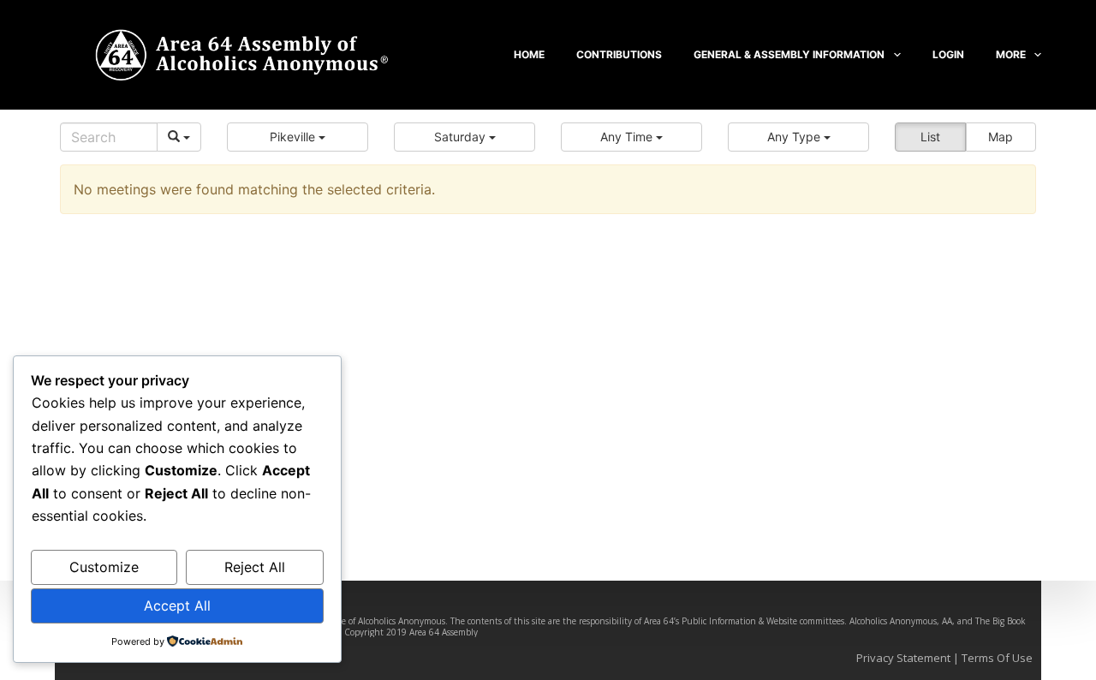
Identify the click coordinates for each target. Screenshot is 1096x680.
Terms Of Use (997, 657)
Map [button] (1000, 136)
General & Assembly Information (789, 54)
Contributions (619, 54)
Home (529, 54)
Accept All (177, 605)
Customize (104, 567)
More (1011, 54)
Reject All (254, 567)
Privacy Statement (903, 657)
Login (948, 54)
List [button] (930, 136)
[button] (297, 137)
